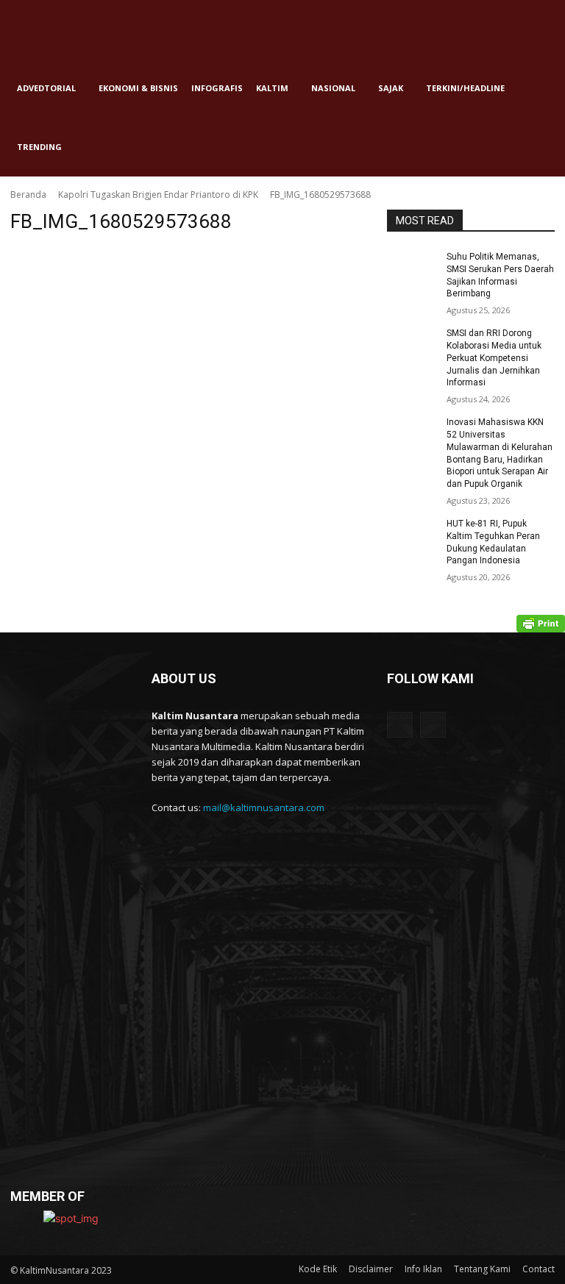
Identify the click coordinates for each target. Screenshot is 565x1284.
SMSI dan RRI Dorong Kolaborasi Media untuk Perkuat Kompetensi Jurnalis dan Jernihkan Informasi (494, 358)
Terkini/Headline (465, 87)
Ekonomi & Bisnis (138, 87)
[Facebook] (400, 725)
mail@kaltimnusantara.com (263, 807)
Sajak (390, 87)
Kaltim (272, 87)
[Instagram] (433, 725)
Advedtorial (46, 87)
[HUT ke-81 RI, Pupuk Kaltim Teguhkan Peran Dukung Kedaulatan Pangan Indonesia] (412, 535)
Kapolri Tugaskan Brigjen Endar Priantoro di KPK (158, 194)
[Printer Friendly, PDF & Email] (540, 623)
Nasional (333, 87)
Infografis (217, 87)
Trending (39, 146)
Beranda (28, 194)
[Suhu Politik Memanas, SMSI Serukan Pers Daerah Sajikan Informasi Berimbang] (412, 268)
